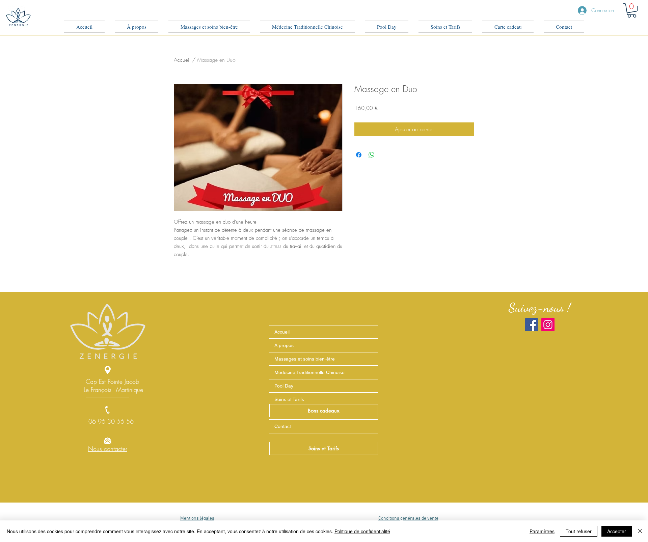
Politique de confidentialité (362, 531)
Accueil (182, 59)
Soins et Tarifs (289, 399)
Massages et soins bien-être (304, 359)
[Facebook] (531, 324)
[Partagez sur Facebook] (359, 155)
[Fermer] (640, 531)
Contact (282, 426)
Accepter (616, 531)
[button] (631, 10)
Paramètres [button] (542, 531)
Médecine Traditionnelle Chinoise (309, 372)
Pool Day (283, 386)
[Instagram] (548, 324)
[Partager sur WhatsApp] (372, 155)
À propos (284, 345)
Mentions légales (197, 518)
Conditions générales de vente (408, 518)
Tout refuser (579, 531)
